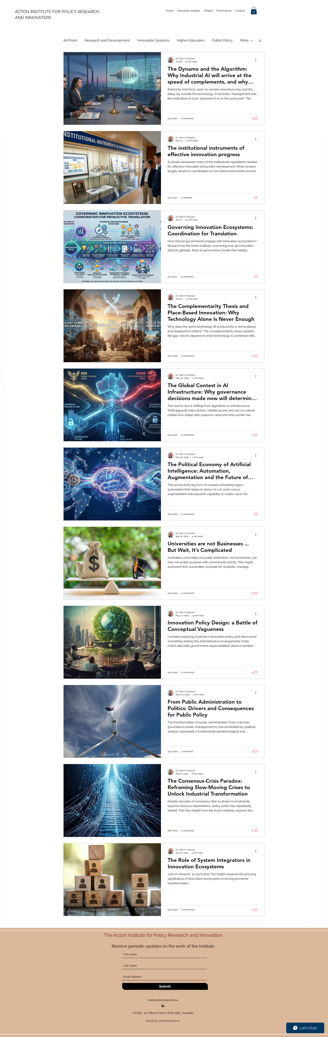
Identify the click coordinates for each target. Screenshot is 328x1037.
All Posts (70, 40)
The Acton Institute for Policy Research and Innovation (164, 935)
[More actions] (257, 60)
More (244, 40)
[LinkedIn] (163, 1006)
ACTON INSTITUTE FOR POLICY (46, 11)
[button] (254, 10)
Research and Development (107, 40)
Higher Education (191, 40)
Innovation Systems (153, 40)
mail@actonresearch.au (162, 1000)
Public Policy (222, 40)
